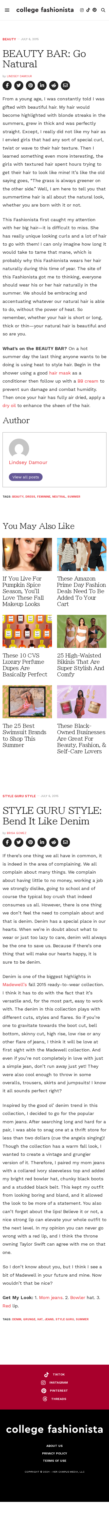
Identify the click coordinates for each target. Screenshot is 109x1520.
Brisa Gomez (16, 833)
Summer (73, 496)
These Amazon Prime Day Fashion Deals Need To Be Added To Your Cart (81, 591)
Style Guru (65, 1319)
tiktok (59, 1374)
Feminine (43, 496)
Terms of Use (54, 1460)
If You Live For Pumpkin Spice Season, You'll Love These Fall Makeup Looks (23, 591)
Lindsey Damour (19, 76)
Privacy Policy (54, 1453)
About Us (54, 1446)
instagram (58, 1382)
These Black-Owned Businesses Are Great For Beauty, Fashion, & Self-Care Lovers (81, 738)
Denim (16, 1319)
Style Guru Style (19, 796)
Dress (30, 496)
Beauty (9, 39)
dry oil (9, 405)
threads (58, 1399)
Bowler (77, 1297)
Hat (40, 1319)
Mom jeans (51, 1297)
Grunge (29, 1319)
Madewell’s (15, 984)
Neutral (59, 496)
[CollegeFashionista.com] (45, 10)
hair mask (60, 373)
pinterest (59, 1390)
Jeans (49, 1319)
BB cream (88, 381)
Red (7, 1305)
